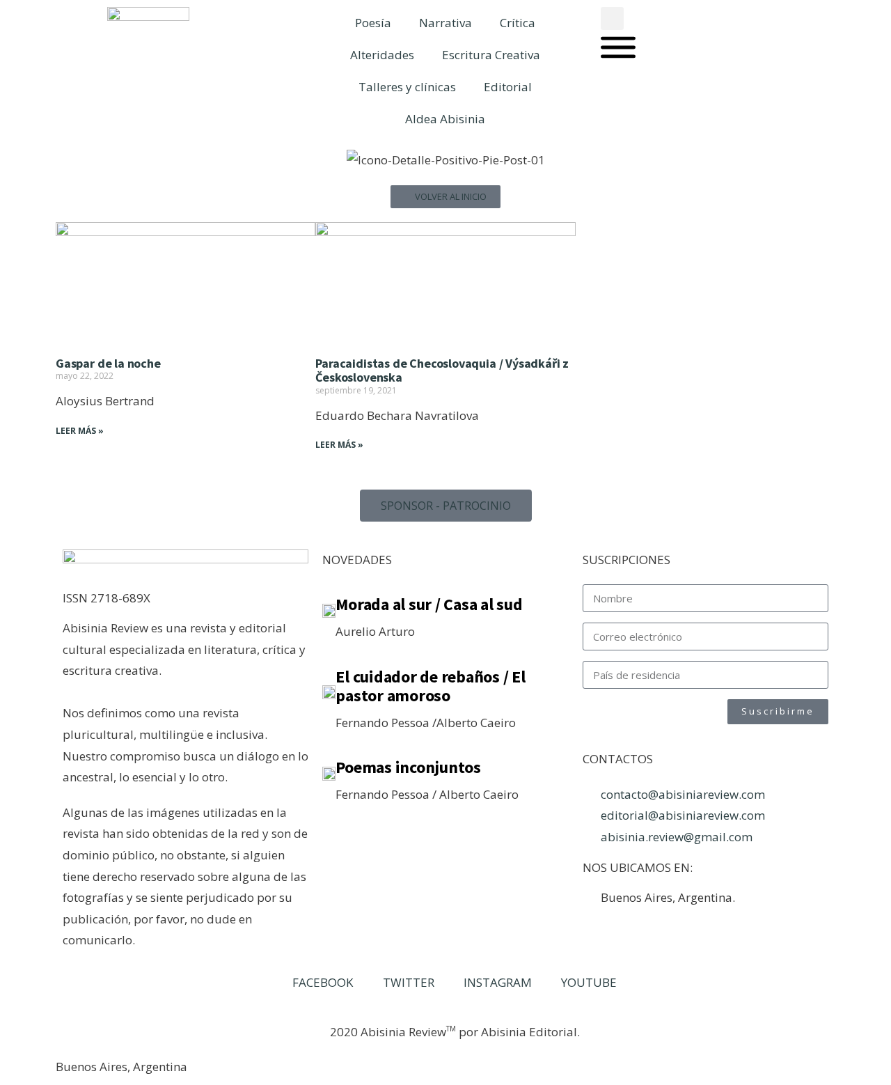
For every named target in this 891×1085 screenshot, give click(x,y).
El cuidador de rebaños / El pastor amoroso (431, 686)
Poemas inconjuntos (408, 767)
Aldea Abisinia (445, 119)
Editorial (508, 87)
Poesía (373, 23)
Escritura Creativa (491, 55)
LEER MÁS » (80, 431)
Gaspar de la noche (108, 363)
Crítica (517, 23)
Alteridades (382, 55)
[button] (612, 18)
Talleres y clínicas (407, 87)
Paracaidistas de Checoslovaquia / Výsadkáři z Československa (442, 370)
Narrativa (445, 23)
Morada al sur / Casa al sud (429, 604)
